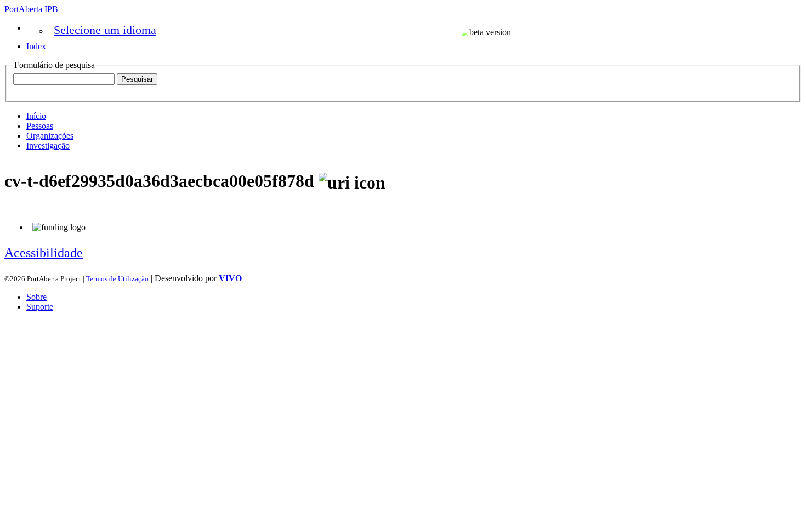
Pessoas (39, 125)
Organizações (49, 135)
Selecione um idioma (105, 30)
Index (36, 46)
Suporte (39, 306)
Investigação (48, 145)
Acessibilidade (43, 253)
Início (36, 116)
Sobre (36, 296)
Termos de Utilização (117, 279)
